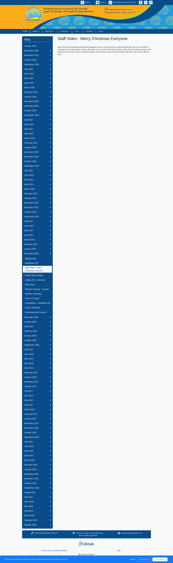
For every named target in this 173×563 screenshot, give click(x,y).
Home (25, 31)
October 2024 (30, 110)
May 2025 (28, 78)
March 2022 (29, 189)
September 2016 (31, 437)
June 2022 (29, 175)
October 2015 (30, 483)
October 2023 (30, 161)
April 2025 (28, 83)
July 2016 (28, 442)
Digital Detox (30, 258)
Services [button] (49, 31)
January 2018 (30, 377)
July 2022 (28, 170)
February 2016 (30, 465)
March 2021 (29, 240)
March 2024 (29, 138)
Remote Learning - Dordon (37, 289)
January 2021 (30, 249)
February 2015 (30, 520)
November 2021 (31, 207)
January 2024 (30, 147)
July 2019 (28, 349)
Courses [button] (64, 31)
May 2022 (28, 180)
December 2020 (31, 253)
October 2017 (30, 386)
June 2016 (29, 446)
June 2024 (29, 124)
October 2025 (30, 60)
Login (119, 550)
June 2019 (29, 354)
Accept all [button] (159, 559)
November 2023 (31, 157)
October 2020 (30, 322)
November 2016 (31, 428)
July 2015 (28, 497)
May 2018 (28, 368)
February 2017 (30, 414)
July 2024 (28, 120)
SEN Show (30, 284)
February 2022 (30, 193)
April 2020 (28, 326)
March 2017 (29, 409)
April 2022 (28, 184)
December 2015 (31, 474)
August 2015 (29, 492)
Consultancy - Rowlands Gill (37, 303)
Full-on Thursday (32, 308)
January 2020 (30, 336)
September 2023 (31, 166)
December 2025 (31, 51)
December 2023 (31, 152)
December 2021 (31, 203)
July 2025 (28, 69)
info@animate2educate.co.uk (131, 533)
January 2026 (30, 46)
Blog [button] (100, 31)
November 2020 (31, 317)
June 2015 (29, 502)
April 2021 (28, 235)
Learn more (64, 559)
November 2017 (31, 382)
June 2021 (29, 226)
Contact (89, 31)
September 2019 (31, 345)
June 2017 (29, 396)
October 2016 (30, 432)
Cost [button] (76, 31)
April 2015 (28, 511)
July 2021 (28, 221)
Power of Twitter (32, 298)
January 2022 (30, 198)
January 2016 (30, 469)
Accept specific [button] (144, 559)
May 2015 (28, 506)
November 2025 (31, 55)
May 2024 (28, 129)
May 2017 (28, 400)
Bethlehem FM (31, 263)
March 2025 (29, 87)
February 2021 (30, 244)
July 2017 (28, 391)
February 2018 (30, 372)
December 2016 (31, 423)
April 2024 (28, 134)
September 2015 (31, 488)
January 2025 (30, 97)
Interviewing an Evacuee (36, 312)
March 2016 (29, 460)
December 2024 (31, 101)
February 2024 (30, 143)
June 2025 (29, 74)
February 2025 (30, 92)
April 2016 (28, 455)
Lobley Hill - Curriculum (35, 280)
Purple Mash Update (34, 275)
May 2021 (28, 230)
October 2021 (30, 212)
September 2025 (31, 64)
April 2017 (28, 405)
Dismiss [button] (132, 559)
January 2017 (30, 419)
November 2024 (31, 106)
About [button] (36, 31)
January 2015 (30, 525)
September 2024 (31, 115)
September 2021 (31, 216)
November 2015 (31, 479)
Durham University (33, 294)
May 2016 (28, 451)
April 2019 (28, 363)
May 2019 (28, 359)
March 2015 (29, 515)
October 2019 (30, 340)
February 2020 (30, 331)
